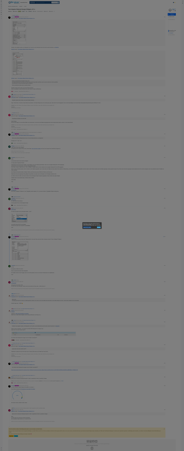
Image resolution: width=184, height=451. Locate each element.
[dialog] (92, 225)
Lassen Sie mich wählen (87, 227)
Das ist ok (98, 227)
